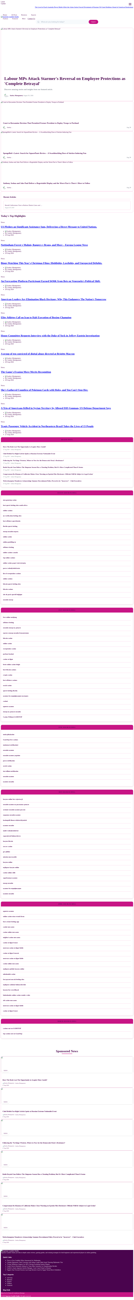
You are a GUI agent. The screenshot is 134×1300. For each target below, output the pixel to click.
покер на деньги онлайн (12, 712)
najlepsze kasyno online (11, 867)
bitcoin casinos (8, 589)
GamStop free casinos (10, 740)
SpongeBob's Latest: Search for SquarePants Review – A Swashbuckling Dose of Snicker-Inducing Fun (44, 153)
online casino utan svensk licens (13, 916)
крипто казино (8, 706)
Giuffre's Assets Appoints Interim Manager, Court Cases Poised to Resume (29, 1268)
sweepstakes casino (9, 649)
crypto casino (7, 675)
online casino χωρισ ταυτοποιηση (14, 563)
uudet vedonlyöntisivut (10, 831)
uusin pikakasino (8, 734)
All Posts (14, 15)
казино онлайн (8, 782)
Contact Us (31, 19)
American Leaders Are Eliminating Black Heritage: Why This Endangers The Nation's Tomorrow (53, 299)
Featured (15, 19)
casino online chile (9, 873)
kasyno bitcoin (8, 841)
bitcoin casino (7, 638)
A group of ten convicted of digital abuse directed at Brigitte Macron (38, 353)
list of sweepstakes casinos (12, 573)
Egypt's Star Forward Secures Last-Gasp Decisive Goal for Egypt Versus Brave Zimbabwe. (34, 1270)
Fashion (5, 19)
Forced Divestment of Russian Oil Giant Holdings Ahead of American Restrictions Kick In (98, 7)
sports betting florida (10, 691)
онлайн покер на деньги (12, 628)
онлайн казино (8, 750)
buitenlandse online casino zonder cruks (16, 995)
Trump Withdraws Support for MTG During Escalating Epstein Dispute (28, 1264)
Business (24, 15)
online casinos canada (10, 552)
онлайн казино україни (11, 755)
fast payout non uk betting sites (13, 979)
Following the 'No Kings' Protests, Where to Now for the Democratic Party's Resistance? (33, 460)
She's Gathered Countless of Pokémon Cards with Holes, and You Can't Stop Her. (44, 390)
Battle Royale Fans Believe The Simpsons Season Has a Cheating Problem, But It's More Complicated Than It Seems (43, 467)
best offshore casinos (10, 680)
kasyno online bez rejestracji (13, 799)
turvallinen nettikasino (10, 771)
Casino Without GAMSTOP (12, 717)
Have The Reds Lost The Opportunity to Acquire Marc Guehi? (24, 447)
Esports (33, 15)
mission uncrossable (10, 857)
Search (93, 22)
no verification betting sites (12, 516)
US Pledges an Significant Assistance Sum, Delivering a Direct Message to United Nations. (49, 226)
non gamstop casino (10, 500)
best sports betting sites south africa (15, 505)
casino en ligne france (10, 943)
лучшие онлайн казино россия (14, 810)
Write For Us (4, 1293)
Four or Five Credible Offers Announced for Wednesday (24, 1260)
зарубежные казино (10, 878)
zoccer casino (7, 846)
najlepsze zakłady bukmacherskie (14, 984)
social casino (7, 685)
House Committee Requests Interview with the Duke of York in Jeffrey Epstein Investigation (50, 335)
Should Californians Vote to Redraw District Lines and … (23, 205)
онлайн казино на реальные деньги (16, 804)
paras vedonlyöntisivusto (11, 568)
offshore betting (8, 547)
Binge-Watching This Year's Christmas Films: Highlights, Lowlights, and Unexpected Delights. (51, 263)
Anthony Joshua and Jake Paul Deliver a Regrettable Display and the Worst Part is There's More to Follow (46, 183)
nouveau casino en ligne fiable (13, 948)
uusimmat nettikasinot (10, 745)
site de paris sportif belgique (12, 594)
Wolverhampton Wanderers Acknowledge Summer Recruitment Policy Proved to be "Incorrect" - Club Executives (42, 481)
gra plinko (6, 852)
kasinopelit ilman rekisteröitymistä (15, 820)
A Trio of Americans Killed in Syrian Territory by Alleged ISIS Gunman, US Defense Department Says (56, 408)
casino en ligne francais (11, 953)
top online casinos (9, 558)
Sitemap (22, 1293)
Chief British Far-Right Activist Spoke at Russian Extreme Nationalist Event (29, 453)
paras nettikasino (9, 761)
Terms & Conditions (14, 1293)
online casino (7, 537)
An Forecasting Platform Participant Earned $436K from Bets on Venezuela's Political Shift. (50, 281)
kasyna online (7, 862)
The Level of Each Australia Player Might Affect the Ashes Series (46, 7)
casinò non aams (8, 927)
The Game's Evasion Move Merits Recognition (26, 372)
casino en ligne (8, 659)
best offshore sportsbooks (11, 521)
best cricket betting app (11, 922)
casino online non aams (11, 932)
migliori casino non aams (11, 937)
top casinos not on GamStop (12, 1034)
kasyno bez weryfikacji (11, 990)
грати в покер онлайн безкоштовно (16, 633)
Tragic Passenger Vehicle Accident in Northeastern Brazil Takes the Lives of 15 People (47, 426)
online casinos (7, 510)
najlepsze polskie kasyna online (13, 969)
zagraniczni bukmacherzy (12, 836)
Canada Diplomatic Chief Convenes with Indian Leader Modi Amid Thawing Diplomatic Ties (35, 1262)
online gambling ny (9, 542)
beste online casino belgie (11, 664)
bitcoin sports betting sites (12, 584)
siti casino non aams (10, 1000)
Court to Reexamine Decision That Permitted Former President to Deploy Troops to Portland (41, 123)
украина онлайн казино (12, 815)
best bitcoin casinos (9, 670)
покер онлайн (8, 883)
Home (5, 15)
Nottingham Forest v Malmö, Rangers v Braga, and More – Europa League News (44, 245)
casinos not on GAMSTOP (12, 1028)
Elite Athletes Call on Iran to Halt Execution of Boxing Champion (36, 317)
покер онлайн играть (10, 531)
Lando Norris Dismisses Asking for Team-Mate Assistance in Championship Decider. (32, 1266)
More (24, 19)
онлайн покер (8, 600)
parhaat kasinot (8, 654)
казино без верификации (12, 888)
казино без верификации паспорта (15, 696)
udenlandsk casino (9, 974)
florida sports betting (10, 526)
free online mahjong (10, 617)
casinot (5, 701)
